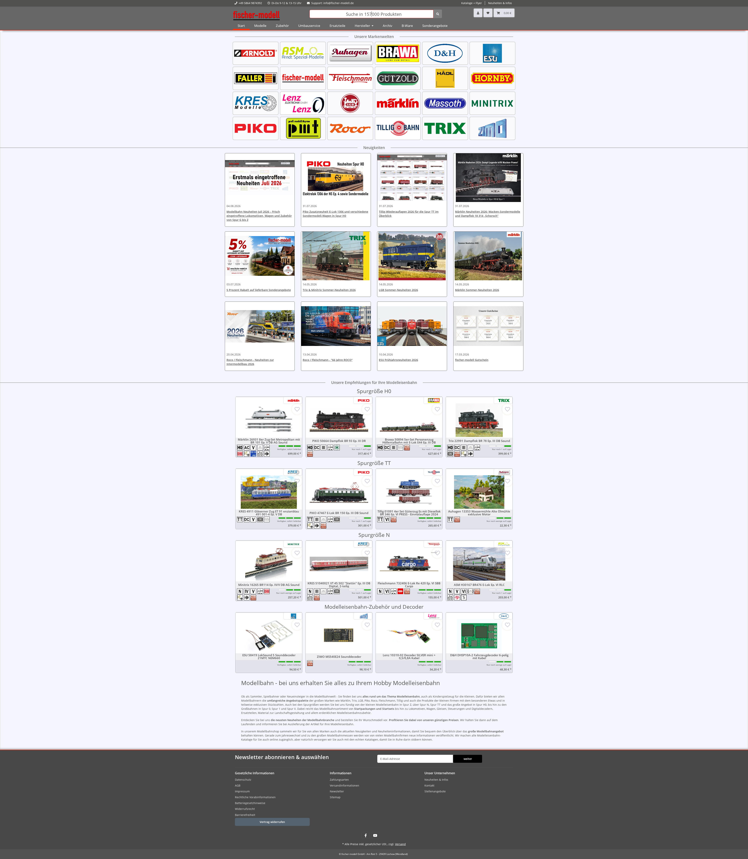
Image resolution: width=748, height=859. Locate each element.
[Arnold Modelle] (255, 53)
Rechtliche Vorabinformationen (255, 797)
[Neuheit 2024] (407, 447)
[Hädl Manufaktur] (445, 77)
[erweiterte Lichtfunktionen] (247, 453)
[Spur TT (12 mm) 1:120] (240, 519)
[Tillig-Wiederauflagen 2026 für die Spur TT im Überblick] (412, 177)
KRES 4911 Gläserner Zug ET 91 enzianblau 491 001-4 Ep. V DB (269, 513)
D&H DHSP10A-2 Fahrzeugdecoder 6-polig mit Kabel (479, 657)
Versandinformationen (344, 785)
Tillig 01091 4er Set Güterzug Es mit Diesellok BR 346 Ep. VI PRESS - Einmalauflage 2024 (409, 513)
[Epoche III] (324, 447)
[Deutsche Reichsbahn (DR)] (337, 447)
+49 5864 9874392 (250, 3)
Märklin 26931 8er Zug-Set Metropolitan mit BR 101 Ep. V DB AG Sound (269, 441)
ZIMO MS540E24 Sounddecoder (339, 656)
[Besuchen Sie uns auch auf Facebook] (366, 835)
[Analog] (401, 447)
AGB (237, 785)
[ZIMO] (492, 128)
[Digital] (260, 453)
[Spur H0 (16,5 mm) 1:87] (240, 447)
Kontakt (429, 785)
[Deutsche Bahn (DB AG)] (240, 453)
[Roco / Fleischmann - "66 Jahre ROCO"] (336, 326)
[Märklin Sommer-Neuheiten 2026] (488, 256)
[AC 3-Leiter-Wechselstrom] (247, 447)
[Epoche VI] (387, 519)
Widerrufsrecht (245, 809)
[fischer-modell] (302, 77)
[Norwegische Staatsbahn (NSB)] (457, 597)
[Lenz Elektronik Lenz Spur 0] (302, 103)
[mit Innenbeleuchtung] (260, 447)
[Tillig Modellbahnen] (397, 128)
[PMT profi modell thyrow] (302, 128)
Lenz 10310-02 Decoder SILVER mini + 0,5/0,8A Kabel (409, 657)
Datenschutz (243, 779)
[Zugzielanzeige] (254, 453)
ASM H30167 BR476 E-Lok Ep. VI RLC (479, 584)
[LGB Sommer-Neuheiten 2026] (412, 256)
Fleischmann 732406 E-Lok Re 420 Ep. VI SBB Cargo (409, 585)
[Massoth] (445, 103)
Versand (400, 844)
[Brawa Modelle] (397, 53)
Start (241, 25)
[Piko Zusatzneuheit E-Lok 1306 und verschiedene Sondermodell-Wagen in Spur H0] (336, 177)
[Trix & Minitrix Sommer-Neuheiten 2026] (336, 256)
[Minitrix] (492, 103)
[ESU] (492, 53)
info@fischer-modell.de (338, 3)
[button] (478, 13)
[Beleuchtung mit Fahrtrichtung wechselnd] (267, 447)
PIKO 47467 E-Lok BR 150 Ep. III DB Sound (339, 513)
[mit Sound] (267, 453)
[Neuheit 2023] (310, 453)
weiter (468, 759)
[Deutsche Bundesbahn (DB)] (450, 453)
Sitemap (335, 797)
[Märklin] (397, 103)
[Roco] (350, 128)
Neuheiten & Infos (436, 779)
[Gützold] (397, 77)
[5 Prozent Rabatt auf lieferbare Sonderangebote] (260, 256)
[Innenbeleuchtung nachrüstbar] (471, 591)
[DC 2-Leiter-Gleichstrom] (317, 447)
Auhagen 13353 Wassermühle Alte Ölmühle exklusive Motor (479, 513)
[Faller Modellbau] (255, 77)
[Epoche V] (254, 447)
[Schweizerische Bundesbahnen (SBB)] (401, 591)
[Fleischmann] (350, 77)
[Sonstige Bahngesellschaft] (464, 597)
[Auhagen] (350, 53)
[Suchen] (437, 14)
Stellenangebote (435, 791)
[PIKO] (255, 128)
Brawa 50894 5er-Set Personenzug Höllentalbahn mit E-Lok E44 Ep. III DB (409, 441)
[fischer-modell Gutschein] (488, 326)
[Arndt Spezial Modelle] (302, 53)
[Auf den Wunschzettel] (297, 409)
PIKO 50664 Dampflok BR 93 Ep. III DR (339, 440)
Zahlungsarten (339, 779)
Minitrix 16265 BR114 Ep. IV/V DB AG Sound (268, 584)
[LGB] (350, 103)
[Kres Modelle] (255, 103)
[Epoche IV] (247, 591)
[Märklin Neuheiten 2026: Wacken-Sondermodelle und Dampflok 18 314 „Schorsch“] (488, 177)
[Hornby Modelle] (492, 77)
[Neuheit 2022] (457, 453)
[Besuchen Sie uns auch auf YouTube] (375, 835)
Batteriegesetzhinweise (250, 803)
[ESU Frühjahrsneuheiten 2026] (412, 326)
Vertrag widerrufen (272, 822)
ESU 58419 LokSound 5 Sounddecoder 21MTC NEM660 (268, 657)
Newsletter (337, 791)
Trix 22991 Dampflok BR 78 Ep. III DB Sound (479, 440)
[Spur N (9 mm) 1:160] (240, 591)
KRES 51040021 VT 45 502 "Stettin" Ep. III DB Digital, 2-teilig (339, 585)
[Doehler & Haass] (445, 53)
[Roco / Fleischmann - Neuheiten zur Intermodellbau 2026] (260, 326)
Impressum (242, 791)
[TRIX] (445, 128)
